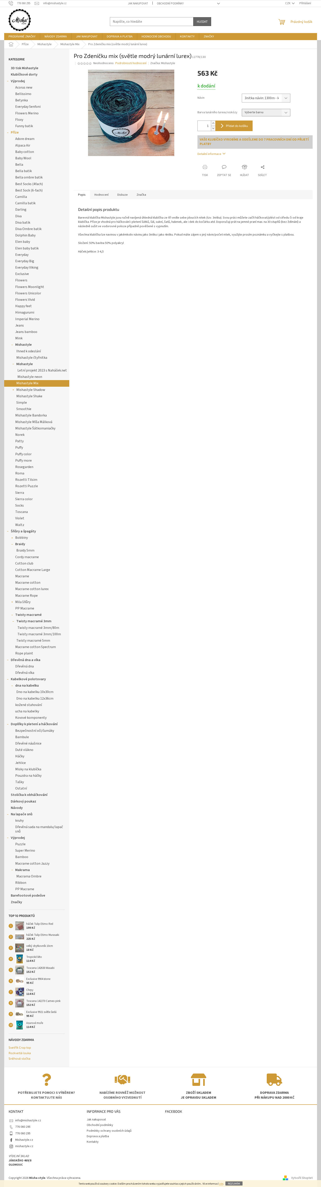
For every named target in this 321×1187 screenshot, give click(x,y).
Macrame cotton (27, 582)
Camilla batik (25, 203)
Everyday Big (24, 261)
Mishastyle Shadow (30, 389)
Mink (19, 338)
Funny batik (24, 126)
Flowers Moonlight (29, 286)
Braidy (20, 544)
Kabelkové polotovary (28, 679)
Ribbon (20, 882)
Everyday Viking (26, 267)
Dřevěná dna (24, 666)
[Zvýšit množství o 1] (213, 123)
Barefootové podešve (28, 895)
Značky (16, 902)
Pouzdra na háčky (28, 775)
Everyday (21, 254)
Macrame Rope (26, 595)
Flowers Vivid (25, 299)
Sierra (19, 492)
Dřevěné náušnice (28, 743)
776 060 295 (22, 1127)
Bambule (22, 737)
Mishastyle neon (29, 376)
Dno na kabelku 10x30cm (34, 691)
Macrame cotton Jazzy (32, 863)
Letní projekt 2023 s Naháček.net (42, 370)
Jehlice (20, 762)
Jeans (19, 325)
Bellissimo (23, 93)
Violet (19, 518)
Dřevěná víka (24, 672)
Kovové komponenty (31, 717)
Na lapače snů (21, 814)
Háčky (19, 756)
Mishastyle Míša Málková (33, 422)
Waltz (19, 524)
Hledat (202, 21)
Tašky (19, 782)
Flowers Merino (27, 113)
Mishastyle (23, 344)
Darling (20, 209)
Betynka (21, 100)
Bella (19, 164)
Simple (21, 402)
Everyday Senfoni (28, 106)
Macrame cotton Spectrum (35, 647)
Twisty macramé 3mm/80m (38, 627)
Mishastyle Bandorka (31, 415)
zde (221, 1184)
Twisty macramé (28, 614)
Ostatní (21, 788)
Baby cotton (24, 151)
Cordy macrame (27, 557)
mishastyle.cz (24, 1146)
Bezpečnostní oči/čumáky (34, 730)
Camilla (21, 196)
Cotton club (24, 563)
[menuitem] (22, 36)
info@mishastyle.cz (28, 1120)
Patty (19, 441)
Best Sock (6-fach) (29, 190)
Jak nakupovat (138, 4)
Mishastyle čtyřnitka (31, 357)
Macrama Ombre (28, 876)
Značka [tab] (141, 195)
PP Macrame (24, 608)
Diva (18, 216)
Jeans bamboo (26, 331)
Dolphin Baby (25, 235)
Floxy (19, 119)
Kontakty (93, 1142)
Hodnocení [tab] (101, 195)
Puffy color (23, 454)
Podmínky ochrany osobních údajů (109, 1131)
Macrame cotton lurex (32, 589)
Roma (19, 473)
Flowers (21, 280)
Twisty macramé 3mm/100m (39, 634)
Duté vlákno (24, 749)
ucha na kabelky (27, 711)
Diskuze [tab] (122, 195)
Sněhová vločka (19, 1058)
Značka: (162, 63)
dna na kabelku (27, 685)
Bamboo (21, 856)
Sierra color (24, 499)
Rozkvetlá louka (20, 1053)
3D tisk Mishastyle (24, 68)
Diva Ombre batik (28, 229)
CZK (288, 3)
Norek (19, 434)
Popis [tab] (82, 195)
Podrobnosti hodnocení (130, 63)
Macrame (22, 576)
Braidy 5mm (25, 550)
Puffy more (23, 460)
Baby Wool (23, 158)
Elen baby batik (27, 248)
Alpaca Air (22, 145)
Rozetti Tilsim (26, 479)
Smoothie (23, 409)
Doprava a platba (98, 1136)
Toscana (21, 511)
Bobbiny (21, 537)
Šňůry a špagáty (23, 531)
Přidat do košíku (237, 126)
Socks (19, 505)
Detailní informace (209, 154)
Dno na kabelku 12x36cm (34, 698)
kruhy (19, 820)
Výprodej (18, 81)
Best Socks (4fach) (29, 184)
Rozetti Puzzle (26, 486)
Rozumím (234, 1183)
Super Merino (25, 850)
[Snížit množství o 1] (213, 128)
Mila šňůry (22, 602)
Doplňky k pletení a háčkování (34, 724)
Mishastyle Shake (29, 396)
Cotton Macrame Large (32, 569)
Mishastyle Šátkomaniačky (35, 428)
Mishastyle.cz (24, 1140)
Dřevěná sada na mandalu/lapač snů (39, 829)
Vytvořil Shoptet (302, 1178)
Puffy (19, 447)
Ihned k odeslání (28, 351)
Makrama (22, 869)
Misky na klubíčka (28, 769)
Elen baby (22, 241)
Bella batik (23, 171)
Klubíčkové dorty (24, 74)
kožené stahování (28, 704)
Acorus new (23, 87)
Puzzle (20, 844)
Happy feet (23, 306)
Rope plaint (24, 653)
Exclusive (22, 273)
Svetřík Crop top (20, 1047)
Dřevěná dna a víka (25, 660)
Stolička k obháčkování (29, 794)
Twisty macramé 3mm (33, 621)
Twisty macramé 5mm (33, 640)
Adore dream (24, 138)
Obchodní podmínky (170, 4)
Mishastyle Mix (27, 383)
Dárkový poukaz (23, 801)
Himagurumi (24, 312)
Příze (15, 132)
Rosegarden (24, 466)
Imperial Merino (27, 319)
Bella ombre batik (29, 177)
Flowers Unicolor (28, 293)
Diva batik (22, 222)
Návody (17, 807)
